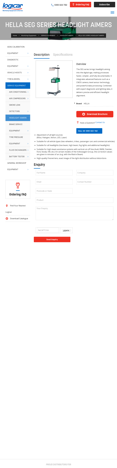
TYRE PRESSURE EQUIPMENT (16, 140)
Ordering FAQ (82, 4)
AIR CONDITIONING (17, 92)
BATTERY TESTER (16, 156)
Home (15, 35)
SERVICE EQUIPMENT (48, 35)
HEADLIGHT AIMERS (66, 35)
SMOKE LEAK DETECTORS (14, 108)
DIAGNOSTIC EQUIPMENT (13, 62)
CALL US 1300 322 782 (88, 131)
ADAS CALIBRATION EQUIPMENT (16, 50)
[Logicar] (12, 7)
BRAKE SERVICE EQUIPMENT (15, 127)
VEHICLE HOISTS (14, 72)
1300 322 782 (60, 4)
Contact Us (100, 122)
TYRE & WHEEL (13, 79)
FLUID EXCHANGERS (18, 150)
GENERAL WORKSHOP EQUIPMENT (16, 166)
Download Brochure (97, 114)
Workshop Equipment (28, 35)
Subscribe (104, 4)
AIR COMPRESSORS (17, 98)
